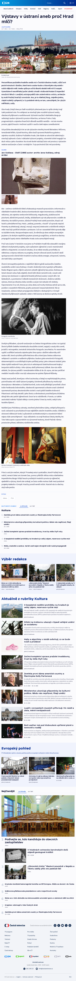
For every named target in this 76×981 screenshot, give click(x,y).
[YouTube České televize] (62, 925)
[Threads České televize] (69, 925)
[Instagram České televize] (55, 925)
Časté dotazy (9, 950)
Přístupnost (38, 977)
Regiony (46, 9)
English (18, 977)
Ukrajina (18, 9)
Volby (26, 9)
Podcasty (53, 939)
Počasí (29, 943)
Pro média (30, 932)
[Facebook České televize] (58, 925)
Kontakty (53, 950)
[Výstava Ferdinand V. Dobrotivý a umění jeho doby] (33, 445)
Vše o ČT (30, 950)
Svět (39, 9)
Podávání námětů (32, 947)
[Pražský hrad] (38, 52)
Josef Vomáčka (5, 27)
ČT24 (12, 498)
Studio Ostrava (32, 939)
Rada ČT (7, 943)
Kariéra (52, 943)
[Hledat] (64, 3)
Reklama (7, 935)
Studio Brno (53, 935)
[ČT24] (5, 3)
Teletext (7, 939)
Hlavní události (8, 9)
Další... (53, 9)
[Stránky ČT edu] (68, 956)
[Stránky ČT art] (57, 956)
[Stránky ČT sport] (20, 956)
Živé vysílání (54, 932)
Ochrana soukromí (28, 977)
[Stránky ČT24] (8, 956)
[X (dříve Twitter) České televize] (66, 925)
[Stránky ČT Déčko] (46, 956)
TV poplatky (31, 935)
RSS (70, 977)
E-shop (7, 947)
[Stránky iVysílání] (34, 956)
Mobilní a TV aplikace (56, 947)
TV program (8, 932)
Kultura (5, 498)
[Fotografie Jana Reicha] (33, 316)
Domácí (32, 9)
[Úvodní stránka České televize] (15, 925)
